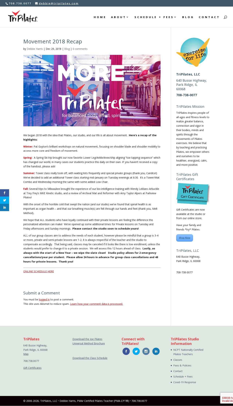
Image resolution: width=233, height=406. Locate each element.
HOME (100, 17)
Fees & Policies (182, 365)
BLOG (188, 17)
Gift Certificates (32, 368)
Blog (67, 48)
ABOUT (118, 17)
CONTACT (209, 17)
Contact (178, 371)
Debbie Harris (35, 48)
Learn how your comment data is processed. (96, 304)
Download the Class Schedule (89, 358)
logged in (44, 299)
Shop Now (184, 237)
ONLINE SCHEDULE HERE (38, 271)
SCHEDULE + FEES (154, 17)
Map (178, 265)
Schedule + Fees (183, 376)
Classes (177, 360)
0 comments (80, 48)
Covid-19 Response (184, 382)
